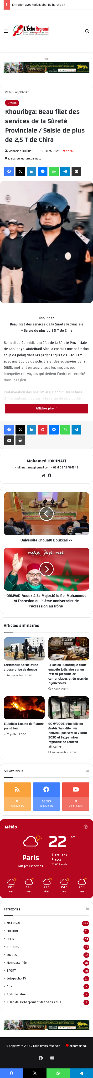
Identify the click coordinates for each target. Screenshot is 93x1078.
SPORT (11, 970)
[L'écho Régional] (30, 31)
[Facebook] (9, 171)
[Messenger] (42, 171)
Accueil (13, 92)
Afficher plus (45, 408)
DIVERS (24, 92)
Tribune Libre (16, 994)
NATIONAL (14, 923)
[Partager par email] (76, 171)
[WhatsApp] (54, 171)
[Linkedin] (31, 171)
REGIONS (13, 946)
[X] (20, 171)
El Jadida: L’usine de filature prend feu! (24, 726)
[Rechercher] (87, 32)
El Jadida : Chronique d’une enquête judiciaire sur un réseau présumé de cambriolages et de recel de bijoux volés (68, 674)
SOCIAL (11, 938)
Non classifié (17, 962)
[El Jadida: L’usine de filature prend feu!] (24, 707)
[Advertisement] (65, 27)
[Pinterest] (42, 429)
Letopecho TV (16, 978)
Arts (9, 986)
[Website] (43, 475)
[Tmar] (46, 67)
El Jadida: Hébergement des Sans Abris (34, 1002)
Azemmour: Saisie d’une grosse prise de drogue (21, 667)
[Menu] (6, 32)
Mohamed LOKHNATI (21, 151)
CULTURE (13, 931)
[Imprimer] (20, 440)
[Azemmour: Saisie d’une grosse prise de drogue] (24, 648)
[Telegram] (65, 171)
